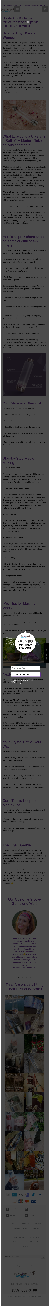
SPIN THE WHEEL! (25, 674)
